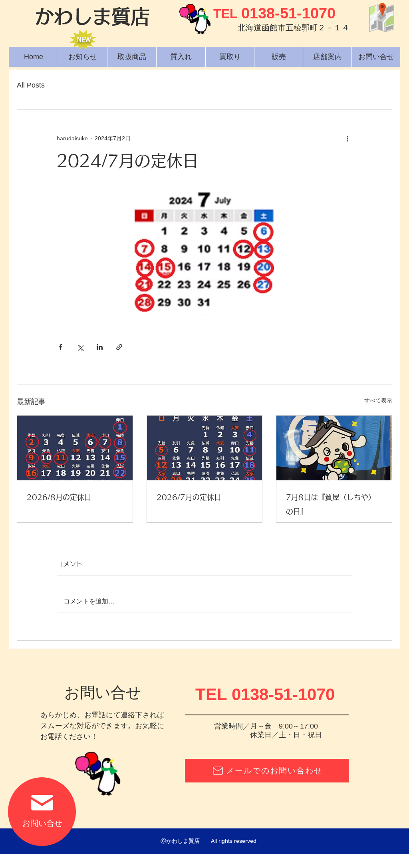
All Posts (31, 85)
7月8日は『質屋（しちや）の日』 (330, 504)
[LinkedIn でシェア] (99, 347)
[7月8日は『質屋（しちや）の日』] (334, 448)
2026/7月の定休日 (189, 497)
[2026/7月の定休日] (204, 448)
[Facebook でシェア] (60, 347)
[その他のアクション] (347, 138)
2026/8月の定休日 (59, 497)
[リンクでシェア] (119, 347)
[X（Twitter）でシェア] (80, 347)
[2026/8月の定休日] (75, 448)
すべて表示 (378, 400)
